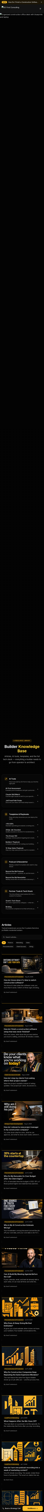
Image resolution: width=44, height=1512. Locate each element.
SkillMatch (32, 1508)
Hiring (31, 946)
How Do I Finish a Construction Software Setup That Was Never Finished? (23, 2)
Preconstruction (8, 946)
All (4, 942)
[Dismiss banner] (41, 2)
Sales (28, 942)
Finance (10, 942)
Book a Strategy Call (13, 1508)
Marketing (19, 942)
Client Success (21, 946)
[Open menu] (40, 9)
